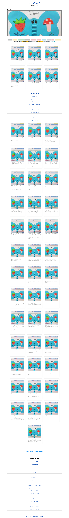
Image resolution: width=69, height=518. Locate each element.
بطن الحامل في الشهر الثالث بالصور (34, 101)
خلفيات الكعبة (34, 469)
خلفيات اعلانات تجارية (34, 464)
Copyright (41, 516)
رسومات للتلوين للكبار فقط (18, 41)
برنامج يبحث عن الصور (34, 112)
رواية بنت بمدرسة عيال (26, 41)
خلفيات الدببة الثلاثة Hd (34, 509)
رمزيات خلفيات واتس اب (33, 41)
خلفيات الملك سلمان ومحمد (34, 482)
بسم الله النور (34, 96)
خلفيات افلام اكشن (34, 511)
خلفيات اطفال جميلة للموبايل (34, 503)
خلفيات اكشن (34, 474)
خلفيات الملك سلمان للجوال (34, 466)
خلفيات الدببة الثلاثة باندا (34, 493)
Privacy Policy (35, 516)
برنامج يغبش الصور (34, 99)
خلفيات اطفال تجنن (34, 477)
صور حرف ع (34, 2)
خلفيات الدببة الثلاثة (34, 495)
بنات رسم (34, 117)
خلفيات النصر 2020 (34, 501)
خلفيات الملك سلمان (34, 490)
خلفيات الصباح (34, 480)
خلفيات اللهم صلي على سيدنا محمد (34, 485)
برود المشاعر (34, 114)
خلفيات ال (34, 472)
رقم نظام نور (52, 41)
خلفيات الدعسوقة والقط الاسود (34, 488)
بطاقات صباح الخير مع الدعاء (34, 104)
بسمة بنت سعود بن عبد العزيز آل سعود (34, 109)
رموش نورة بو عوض (39, 41)
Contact (30, 516)
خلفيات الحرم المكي (34, 461)
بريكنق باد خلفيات (34, 120)
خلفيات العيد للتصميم (34, 498)
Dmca (27, 516)
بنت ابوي (34, 106)
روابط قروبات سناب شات (46, 41)
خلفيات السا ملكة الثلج (34, 506)
